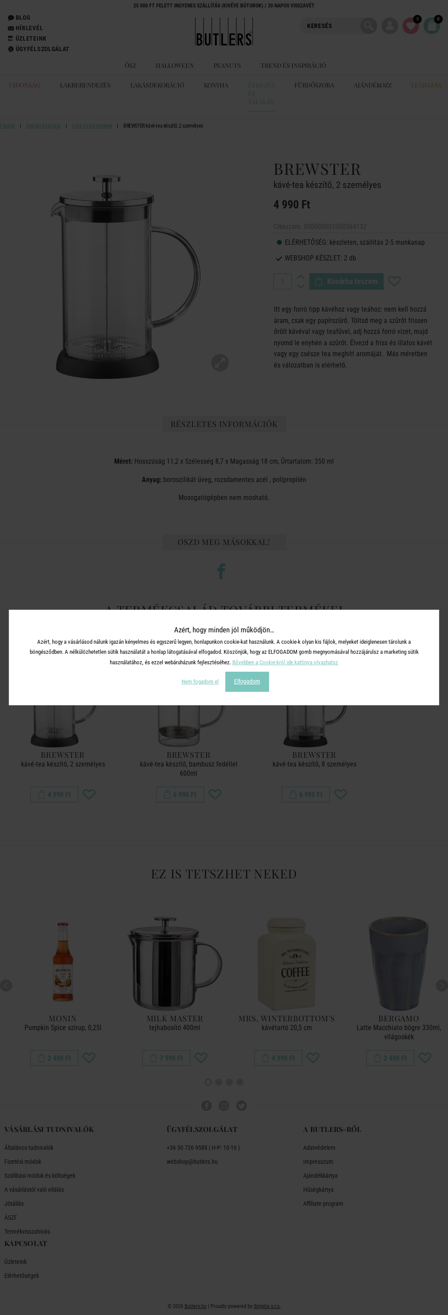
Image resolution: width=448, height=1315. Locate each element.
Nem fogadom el (200, 681)
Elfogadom (247, 681)
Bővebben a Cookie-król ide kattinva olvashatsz (285, 662)
